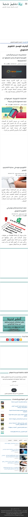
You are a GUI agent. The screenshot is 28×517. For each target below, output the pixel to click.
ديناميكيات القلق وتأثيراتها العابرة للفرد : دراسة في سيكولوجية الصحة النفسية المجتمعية (10, 456)
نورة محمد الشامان (21, 64)
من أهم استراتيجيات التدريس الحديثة (19, 402)
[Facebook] (18, 340)
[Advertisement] (14, 24)
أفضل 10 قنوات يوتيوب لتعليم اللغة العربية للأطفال (18, 415)
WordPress (12, 515)
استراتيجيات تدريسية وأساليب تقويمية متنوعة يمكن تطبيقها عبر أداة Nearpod (14, 57)
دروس (17, 216)
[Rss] (21, 340)
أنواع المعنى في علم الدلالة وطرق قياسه (18, 431)
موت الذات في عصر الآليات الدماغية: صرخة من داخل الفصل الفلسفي (11, 450)
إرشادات (9, 104)
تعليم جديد (24, 511)
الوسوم (10, 440)
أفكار (7, 64)
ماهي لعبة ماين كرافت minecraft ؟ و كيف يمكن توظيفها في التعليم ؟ (18, 423)
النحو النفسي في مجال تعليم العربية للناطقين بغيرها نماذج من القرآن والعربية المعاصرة (11, 468)
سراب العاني (22, 104)
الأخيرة (25, 440)
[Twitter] (15, 340)
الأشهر (20, 440)
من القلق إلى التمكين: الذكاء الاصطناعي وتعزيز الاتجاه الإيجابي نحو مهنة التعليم (10, 462)
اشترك (14, 390)
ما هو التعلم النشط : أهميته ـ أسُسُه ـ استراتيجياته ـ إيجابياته (19, 406)
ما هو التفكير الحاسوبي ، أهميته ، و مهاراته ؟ (17, 427)
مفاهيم (20, 175)
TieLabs (22, 515)
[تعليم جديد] (12, 5)
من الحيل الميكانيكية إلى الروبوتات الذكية (18, 419)
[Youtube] (7, 340)
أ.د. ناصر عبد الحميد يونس (20, 173)
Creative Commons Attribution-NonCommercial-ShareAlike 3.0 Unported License (14, 511)
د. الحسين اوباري (22, 214)
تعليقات (15, 440)
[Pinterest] (12, 340)
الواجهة (20, 216)
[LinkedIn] (10, 340)
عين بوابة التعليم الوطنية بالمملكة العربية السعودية (18, 411)
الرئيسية (25, 42)
